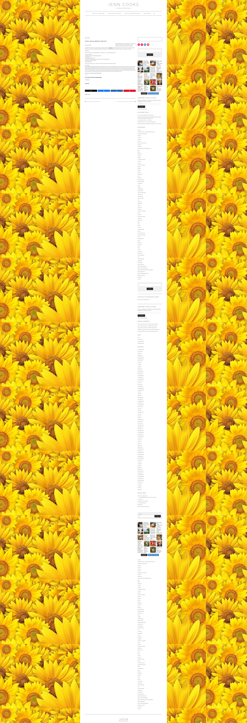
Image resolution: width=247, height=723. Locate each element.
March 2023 (140, 369)
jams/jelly (140, 201)
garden (139, 187)
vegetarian (140, 262)
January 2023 (140, 373)
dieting (139, 170)
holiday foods (141, 198)
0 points (139, 130)
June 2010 (140, 441)
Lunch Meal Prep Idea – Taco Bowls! (145, 120)
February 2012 (140, 425)
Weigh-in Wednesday (142, 266)
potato (139, 225)
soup (139, 247)
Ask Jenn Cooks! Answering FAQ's (144, 148)
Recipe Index (147, 13)
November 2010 (141, 432)
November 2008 (141, 476)
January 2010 (140, 450)
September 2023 (141, 358)
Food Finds (140, 183)
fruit (139, 185)
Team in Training (141, 255)
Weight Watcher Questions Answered (145, 269)
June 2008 (140, 485)
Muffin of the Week (142, 210)
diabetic (139, 168)
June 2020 (140, 410)
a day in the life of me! (142, 572)
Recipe (139, 231)
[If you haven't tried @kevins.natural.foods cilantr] (147, 82)
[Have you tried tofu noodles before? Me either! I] (140, 82)
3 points (139, 135)
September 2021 (141, 390)
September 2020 (141, 404)
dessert (139, 166)
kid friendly (140, 203)
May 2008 (139, 487)
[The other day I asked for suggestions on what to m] (153, 88)
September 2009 (141, 458)
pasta (139, 222)
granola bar (140, 190)
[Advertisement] (123, 25)
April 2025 (140, 353)
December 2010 (141, 430)
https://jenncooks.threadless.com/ (144, 299)
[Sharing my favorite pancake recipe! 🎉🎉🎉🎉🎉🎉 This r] (153, 63)
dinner (139, 172)
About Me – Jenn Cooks (98, 13)
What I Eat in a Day (141, 275)
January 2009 (140, 472)
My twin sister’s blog (142, 502)
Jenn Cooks (123, 4)
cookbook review (141, 159)
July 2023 (139, 362)
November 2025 (141, 349)
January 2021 (140, 399)
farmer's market (141, 181)
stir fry (139, 249)
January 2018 (140, 421)
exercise (139, 177)
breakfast (140, 583)
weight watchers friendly (143, 273)
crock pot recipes (141, 594)
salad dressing (141, 238)
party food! (140, 220)
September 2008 (141, 480)
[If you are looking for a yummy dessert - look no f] (159, 69)
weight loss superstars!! (143, 268)
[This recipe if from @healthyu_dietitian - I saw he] (159, 63)
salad (139, 236)
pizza (139, 223)
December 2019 (141, 412)
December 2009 (141, 452)
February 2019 (140, 419)
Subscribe (141, 106)
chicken (139, 157)
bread (139, 152)
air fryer (139, 144)
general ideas (140, 188)
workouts (140, 277)
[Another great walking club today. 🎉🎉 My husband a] (147, 63)
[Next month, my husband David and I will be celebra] (147, 88)
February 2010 (140, 448)
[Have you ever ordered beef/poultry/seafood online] (153, 76)
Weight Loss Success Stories (132, 13)
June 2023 (140, 364)
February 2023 (140, 371)
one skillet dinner (141, 216)
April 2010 (140, 445)
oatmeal (139, 214)
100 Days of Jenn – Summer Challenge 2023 (149, 324)
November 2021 (141, 388)
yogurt (139, 279)
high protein (140, 196)
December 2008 (141, 474)
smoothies (140, 244)
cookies (139, 161)
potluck (139, 227)
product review (141, 229)
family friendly (141, 179)
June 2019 (140, 414)
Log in (139, 337)
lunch (139, 205)
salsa (139, 240)
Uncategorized (141, 258)
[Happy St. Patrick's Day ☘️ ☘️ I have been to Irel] (147, 69)
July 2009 (139, 461)
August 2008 (140, 482)
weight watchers (141, 271)
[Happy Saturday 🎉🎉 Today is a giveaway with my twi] (159, 82)
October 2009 (140, 456)
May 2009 (139, 465)
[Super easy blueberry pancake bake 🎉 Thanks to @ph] (140, 88)
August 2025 (140, 351)
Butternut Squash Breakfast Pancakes (146, 115)
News (139, 212)
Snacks (139, 245)
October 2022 (140, 377)
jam (138, 199)
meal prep (140, 207)
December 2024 (141, 357)
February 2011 (140, 426)
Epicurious (111, 47)
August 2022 (140, 380)
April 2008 (140, 489)
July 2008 (139, 483)
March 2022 (140, 384)
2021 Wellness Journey (142, 133)
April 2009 (140, 467)
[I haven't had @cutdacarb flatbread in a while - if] (140, 76)
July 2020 (139, 408)
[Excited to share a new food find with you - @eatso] (153, 82)
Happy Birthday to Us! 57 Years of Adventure (147, 121)
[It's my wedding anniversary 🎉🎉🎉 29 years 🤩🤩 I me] (147, 76)
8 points (139, 141)
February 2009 (140, 471)
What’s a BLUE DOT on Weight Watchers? (149, 327)
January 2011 (140, 428)
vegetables (140, 260)
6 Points (139, 139)
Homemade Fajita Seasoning (93, 101)
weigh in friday (141, 264)
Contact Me (140, 499)
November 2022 (141, 375)
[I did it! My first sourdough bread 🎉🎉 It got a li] (159, 88)
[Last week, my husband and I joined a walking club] (153, 69)
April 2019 (140, 417)
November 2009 (141, 454)
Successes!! (140, 251)
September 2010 (141, 436)
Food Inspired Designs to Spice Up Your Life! (147, 497)
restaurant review (141, 234)
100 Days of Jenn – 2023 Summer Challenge (146, 131)
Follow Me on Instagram (114, 13)
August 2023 (140, 360)
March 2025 (140, 355)
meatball (140, 209)
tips (138, 256)
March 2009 (140, 469)
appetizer (140, 146)
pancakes (140, 218)
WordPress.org (141, 343)
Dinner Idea (140, 174)
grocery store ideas (142, 192)
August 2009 (140, 460)
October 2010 (140, 434)
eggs (139, 176)
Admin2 (89, 94)
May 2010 (139, 443)
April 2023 (140, 368)
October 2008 (140, 478)
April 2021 (140, 395)
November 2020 (141, 401)
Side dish (139, 242)
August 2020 (140, 406)
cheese (139, 155)
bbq (138, 150)
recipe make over (141, 233)
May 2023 (139, 366)
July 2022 (139, 382)
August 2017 (140, 423)
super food (140, 253)
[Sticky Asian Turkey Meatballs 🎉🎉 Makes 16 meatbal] (159, 76)
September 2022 (141, 379)
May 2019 (139, 415)
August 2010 (140, 437)
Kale (127, 719)
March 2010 (140, 447)
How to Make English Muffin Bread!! (125, 101)
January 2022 (140, 386)
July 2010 (139, 439)
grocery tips (140, 194)
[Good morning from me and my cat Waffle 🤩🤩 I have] (140, 63)
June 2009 (140, 463)
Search (150, 54)
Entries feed (140, 339)
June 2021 (140, 393)
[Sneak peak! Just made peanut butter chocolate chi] (140, 69)
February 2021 (140, 397)
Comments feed (141, 341)
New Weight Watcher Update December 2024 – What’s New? (149, 123)
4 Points (139, 137)
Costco (139, 163)
